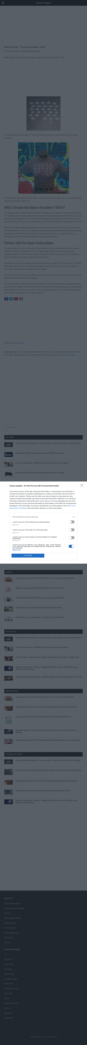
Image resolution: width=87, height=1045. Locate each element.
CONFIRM (28, 555)
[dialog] (43, 523)
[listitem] (43, 517)
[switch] (72, 521)
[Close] (82, 486)
